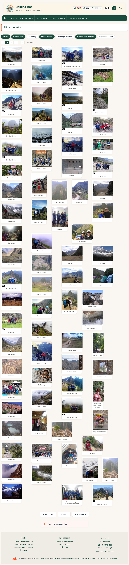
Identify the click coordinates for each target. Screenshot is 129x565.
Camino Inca (18, 37)
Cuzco (5, 37)
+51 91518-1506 (106, 545)
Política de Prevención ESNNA (107, 558)
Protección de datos (88, 558)
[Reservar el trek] (120, 8)
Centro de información (64, 542)
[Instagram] (64, 547)
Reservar (23, 550)
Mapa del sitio (45, 558)
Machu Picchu (46, 37)
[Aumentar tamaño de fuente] (105, 8)
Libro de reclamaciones (105, 551)
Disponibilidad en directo (23, 547)
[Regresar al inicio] (5, 18)
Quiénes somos (64, 544)
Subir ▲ (64, 514)
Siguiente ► (80, 514)
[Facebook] (62, 547)
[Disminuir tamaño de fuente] (108, 8)
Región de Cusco (106, 37)
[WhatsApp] (67, 547)
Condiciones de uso (57, 558)
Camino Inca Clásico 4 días (24, 544)
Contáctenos (105, 542)
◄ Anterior (48, 514)
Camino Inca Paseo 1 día (24, 542)
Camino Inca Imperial (85, 37)
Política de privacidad (73, 558)
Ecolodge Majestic (65, 37)
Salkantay (32, 37)
